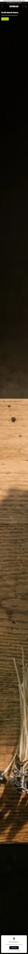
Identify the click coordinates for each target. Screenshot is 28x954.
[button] (23, 6)
